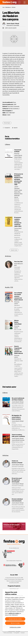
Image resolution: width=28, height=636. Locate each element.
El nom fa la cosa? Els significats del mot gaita (17, 480)
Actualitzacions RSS (14, 582)
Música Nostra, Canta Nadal (17, 322)
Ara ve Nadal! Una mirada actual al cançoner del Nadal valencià (18, 296)
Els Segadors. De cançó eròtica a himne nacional (16, 417)
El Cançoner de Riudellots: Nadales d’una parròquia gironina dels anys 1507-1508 (18, 179)
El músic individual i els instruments (17, 500)
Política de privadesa (8, 632)
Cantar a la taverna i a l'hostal (17, 461)
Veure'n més (14, 250)
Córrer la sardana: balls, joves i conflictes (18, 435)
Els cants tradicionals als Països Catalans (18, 399)
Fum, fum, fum (18, 261)
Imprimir (16, 127)
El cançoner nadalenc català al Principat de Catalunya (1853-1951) (17, 222)
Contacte (22, 632)
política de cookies (14, 613)
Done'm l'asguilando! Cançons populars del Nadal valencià (18, 350)
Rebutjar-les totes (15, 623)
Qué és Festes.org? (14, 588)
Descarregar (7, 122)
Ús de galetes (16, 632)
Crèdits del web (11, 631)
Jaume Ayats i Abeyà (13, 23)
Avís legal (18, 631)
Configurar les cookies (15, 627)
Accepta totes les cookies (15, 619)
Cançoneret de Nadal (17, 150)
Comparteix (7, 127)
